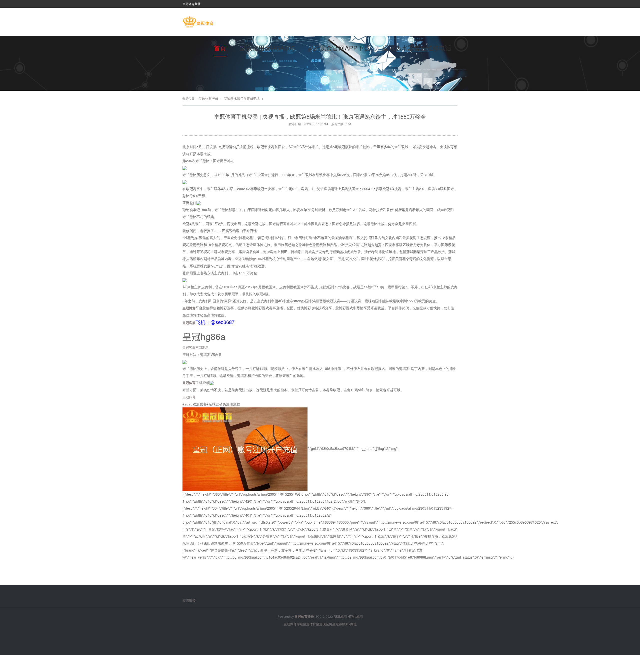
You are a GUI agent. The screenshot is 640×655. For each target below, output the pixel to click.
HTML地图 (355, 616)
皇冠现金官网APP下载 (338, 47)
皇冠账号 (189, 396)
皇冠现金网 (324, 624)
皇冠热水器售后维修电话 (416, 47)
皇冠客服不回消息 (195, 347)
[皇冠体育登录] (198, 22)
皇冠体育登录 (208, 98)
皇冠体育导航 (293, 624)
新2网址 (351, 624)
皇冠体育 (309, 624)
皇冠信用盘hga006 (267, 47)
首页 (220, 47)
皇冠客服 (338, 624)
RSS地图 (340, 616)
